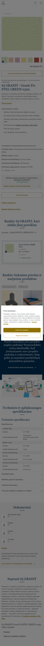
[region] (22, 323)
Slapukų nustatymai (22, 335)
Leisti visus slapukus (22, 330)
